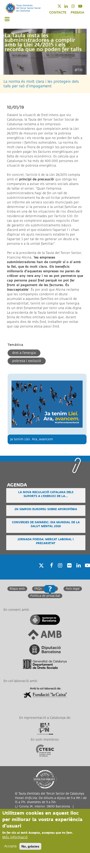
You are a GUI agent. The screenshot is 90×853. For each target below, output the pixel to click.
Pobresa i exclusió (26, 361)
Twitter (62, 6)
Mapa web (17, 588)
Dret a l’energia (24, 353)
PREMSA (77, 12)
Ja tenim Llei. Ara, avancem (31, 439)
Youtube (83, 6)
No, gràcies (30, 846)
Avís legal (73, 588)
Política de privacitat (45, 595)
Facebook (50, 571)
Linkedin (69, 6)
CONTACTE (57, 12)
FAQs (38, 588)
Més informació (15, 837)
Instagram (76, 6)
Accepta (10, 846)
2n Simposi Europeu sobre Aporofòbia (46, 509)
